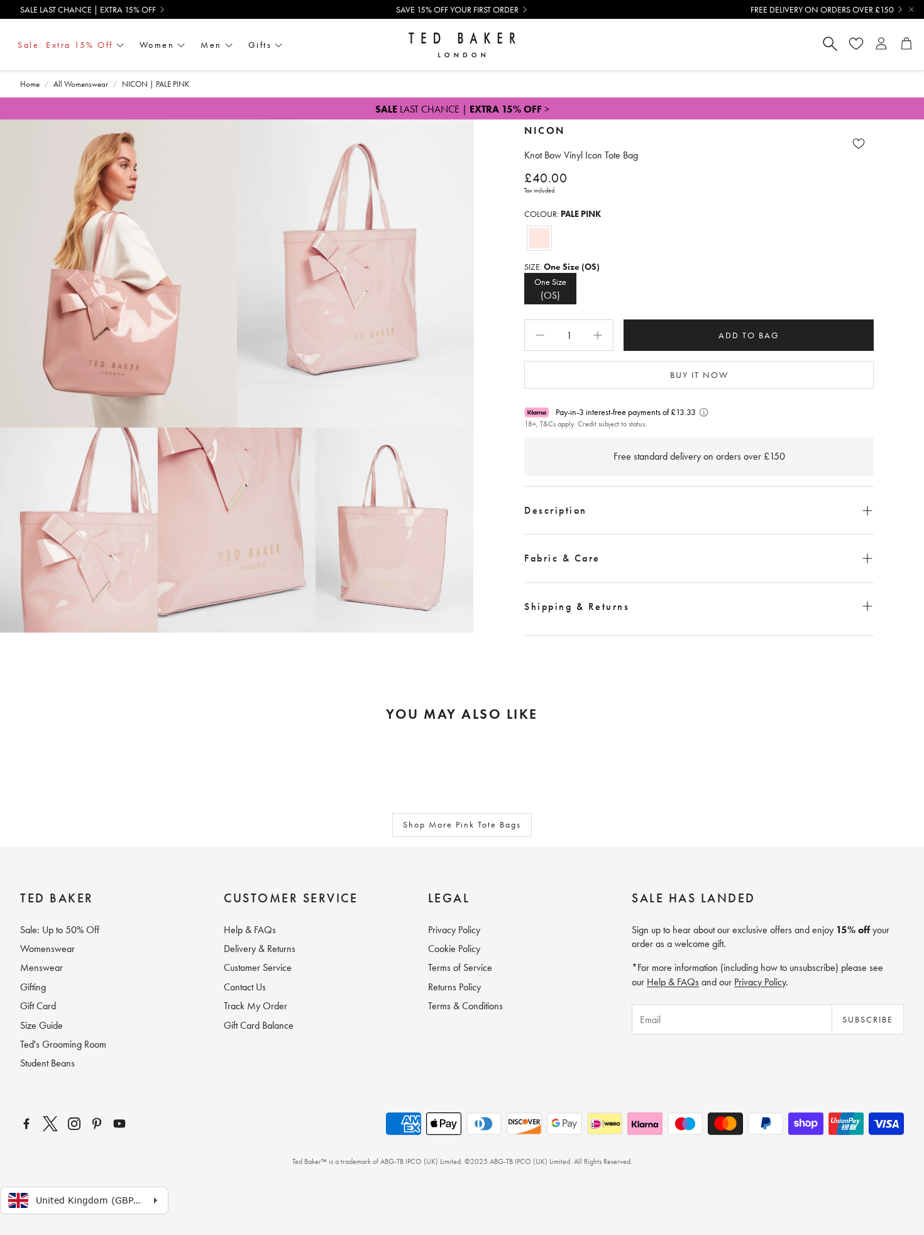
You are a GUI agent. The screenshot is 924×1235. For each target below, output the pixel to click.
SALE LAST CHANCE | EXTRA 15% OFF (88, 9)
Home (30, 84)
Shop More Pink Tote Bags (462, 824)
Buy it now (699, 374)
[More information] (704, 412)
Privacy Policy (760, 982)
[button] (699, 510)
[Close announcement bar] (911, 9)
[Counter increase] (597, 335)
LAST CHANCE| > (462, 109)
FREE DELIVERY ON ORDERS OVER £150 (822, 9)
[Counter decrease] (540, 335)
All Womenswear (80, 84)
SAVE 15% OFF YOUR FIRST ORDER (457, 9)
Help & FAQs (673, 982)
